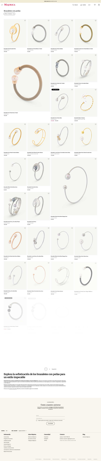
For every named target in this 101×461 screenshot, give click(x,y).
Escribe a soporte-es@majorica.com (67, 438)
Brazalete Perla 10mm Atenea (57, 290)
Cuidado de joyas (7, 440)
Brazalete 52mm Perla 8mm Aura (81, 325)
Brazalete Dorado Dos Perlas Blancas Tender (83, 48)
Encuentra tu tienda (32, 438)
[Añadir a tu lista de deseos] (25, 20)
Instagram (46, 438)
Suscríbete (50, 423)
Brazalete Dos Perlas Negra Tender (11, 325)
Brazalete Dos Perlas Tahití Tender (34, 325)
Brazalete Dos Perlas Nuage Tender (58, 325)
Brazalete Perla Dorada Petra (10, 48)
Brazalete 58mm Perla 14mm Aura (81, 256)
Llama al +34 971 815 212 (65, 436)
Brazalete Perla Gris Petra (32, 187)
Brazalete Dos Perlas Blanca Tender (34, 48)
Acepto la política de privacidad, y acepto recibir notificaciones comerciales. (50, 420)
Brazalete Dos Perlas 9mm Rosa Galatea (12, 256)
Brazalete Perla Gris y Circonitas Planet (12, 221)
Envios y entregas (7, 446)
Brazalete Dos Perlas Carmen (80, 360)
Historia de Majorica (32, 436)
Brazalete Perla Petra (31, 221)
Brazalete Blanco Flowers (79, 117)
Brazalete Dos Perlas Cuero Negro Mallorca (83, 290)
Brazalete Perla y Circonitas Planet (81, 83)
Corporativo (95, 459)
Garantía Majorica (7, 444)
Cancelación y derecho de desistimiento (12, 449)
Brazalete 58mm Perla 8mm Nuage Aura (59, 256)
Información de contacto (81, 459)
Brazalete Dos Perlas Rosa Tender (11, 112)
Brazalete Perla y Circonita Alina (10, 290)
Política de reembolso (72, 459)
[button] (2, 4)
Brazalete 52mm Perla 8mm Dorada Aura (12, 360)
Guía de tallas (6, 442)
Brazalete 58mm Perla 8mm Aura (10, 187)
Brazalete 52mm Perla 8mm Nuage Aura (59, 216)
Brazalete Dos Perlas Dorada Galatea (11, 152)
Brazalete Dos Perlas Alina (56, 117)
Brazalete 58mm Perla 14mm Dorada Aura (82, 152)
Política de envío (64, 459)
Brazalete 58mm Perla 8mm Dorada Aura (59, 360)
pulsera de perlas (13, 388)
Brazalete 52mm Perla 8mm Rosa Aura (35, 360)
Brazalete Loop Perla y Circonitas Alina (35, 256)
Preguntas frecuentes (8, 438)
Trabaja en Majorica (32, 440)
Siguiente (54, 369)
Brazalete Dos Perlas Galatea (57, 48)
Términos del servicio (55, 459)
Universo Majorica (86, 436)
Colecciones (6, 436)
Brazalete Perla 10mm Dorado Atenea (35, 152)
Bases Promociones (8, 451)
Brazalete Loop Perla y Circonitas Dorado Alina (60, 152)
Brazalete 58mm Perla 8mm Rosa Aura (35, 290)
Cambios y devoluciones (9, 447)
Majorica (40, 459)
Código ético (89, 459)
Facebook (46, 436)
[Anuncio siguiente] (99, 1)
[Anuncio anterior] (1, 1)
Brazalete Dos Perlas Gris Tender (58, 83)
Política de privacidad (46, 459)
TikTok (45, 440)
